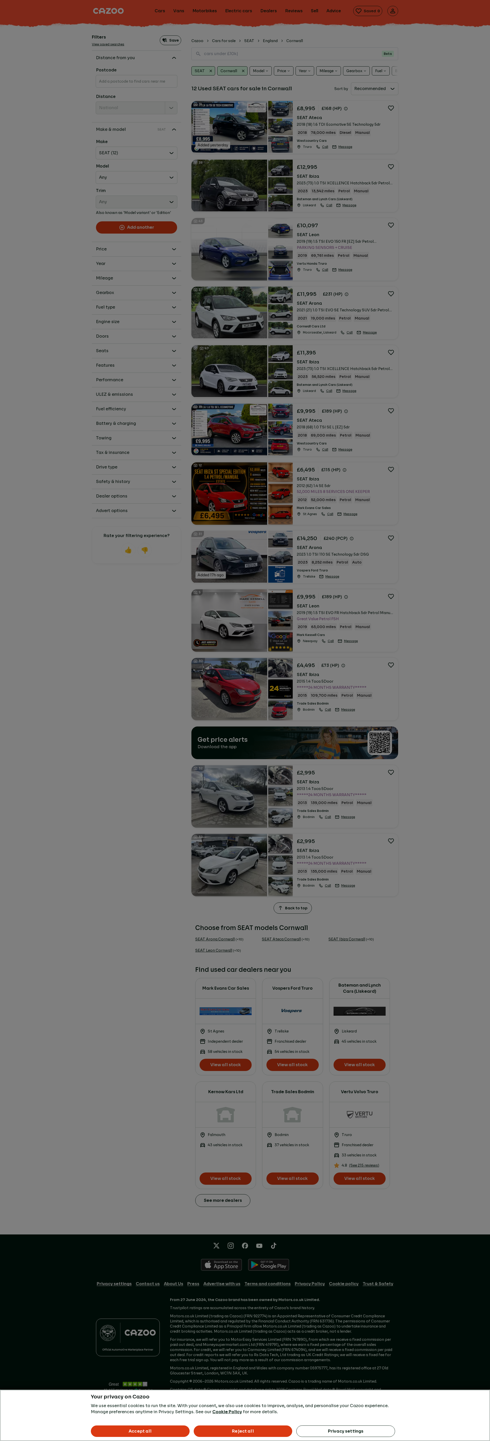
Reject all (243, 1431)
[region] (245, 1415)
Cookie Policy (227, 1411)
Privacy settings (346, 1431)
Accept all (140, 1431)
